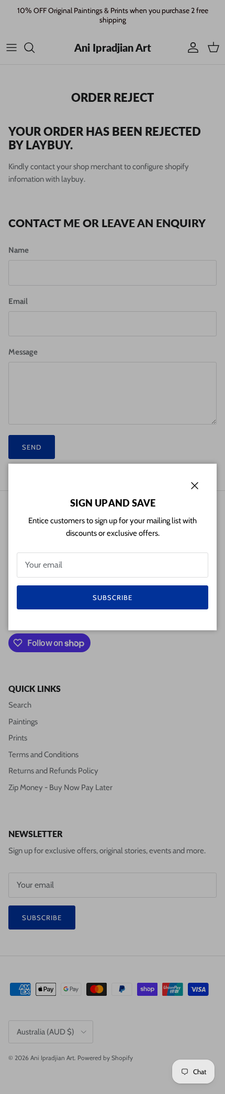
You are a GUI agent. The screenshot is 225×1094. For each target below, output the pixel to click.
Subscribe (112, 597)
